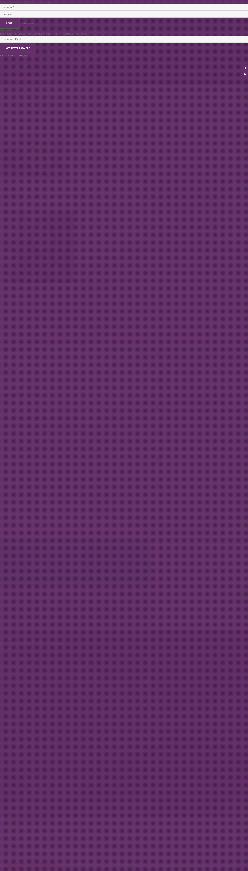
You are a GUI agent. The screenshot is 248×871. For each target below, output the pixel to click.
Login (9, 23)
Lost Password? (26, 23)
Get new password (18, 48)
